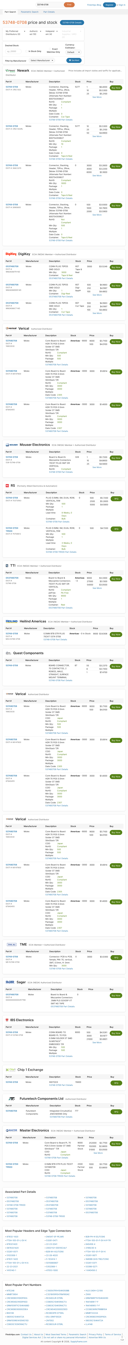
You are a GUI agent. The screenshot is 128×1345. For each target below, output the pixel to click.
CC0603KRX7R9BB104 (96, 1309)
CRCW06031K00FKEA (96, 1316)
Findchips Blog (94, 5)
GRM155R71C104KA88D (18, 1305)
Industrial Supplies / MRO (69, 34)
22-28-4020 (52, 1255)
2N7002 (50, 1320)
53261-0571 (12, 1251)
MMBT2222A (92, 1313)
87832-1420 (12, 1236)
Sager (39, 982)
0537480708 (12, 266)
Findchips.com (11, 5)
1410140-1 (11, 1270)
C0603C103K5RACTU (17, 1324)
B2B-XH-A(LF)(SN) (55, 1251)
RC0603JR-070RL (54, 1324)
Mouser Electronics (57, 445)
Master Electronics (57, 1130)
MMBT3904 (12, 1294)
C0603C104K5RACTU (56, 1305)
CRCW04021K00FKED (17, 1302)
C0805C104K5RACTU (56, 1302)
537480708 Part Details (56, 364)
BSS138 (10, 1313)
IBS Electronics (22, 1020)
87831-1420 (12, 1259)
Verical (35, 328)
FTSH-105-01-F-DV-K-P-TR (98, 1240)
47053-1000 (52, 1270)
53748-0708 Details (72, 22)
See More (97, 97)
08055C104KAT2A (15, 1316)
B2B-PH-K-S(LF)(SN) (95, 1236)
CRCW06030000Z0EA (17, 1309)
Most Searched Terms (56, 1334)
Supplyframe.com (78, 1341)
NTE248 (10, 1290)
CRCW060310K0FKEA (17, 1298)
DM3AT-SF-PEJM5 (55, 1236)
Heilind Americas (55, 621)
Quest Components (28, 653)
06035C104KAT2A (94, 1320)
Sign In (122, 5)
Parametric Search (77, 1334)
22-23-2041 (51, 1244)
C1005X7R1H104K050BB (57, 1290)
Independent (50, 32)
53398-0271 (91, 1266)
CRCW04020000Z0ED (57, 1309)
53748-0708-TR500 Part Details (61, 552)
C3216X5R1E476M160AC (58, 1294)
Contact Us (26, 1334)
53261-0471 (51, 1240)
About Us (38, 1334)
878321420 (12, 1244)
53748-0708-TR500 (16, 1205)
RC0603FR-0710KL (55, 1313)
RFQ (116, 498)
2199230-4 (91, 1248)
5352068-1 (51, 1266)
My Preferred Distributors (13, 32)
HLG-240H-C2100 (94, 1290)
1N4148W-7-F (92, 1302)
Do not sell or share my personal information (65, 1337)
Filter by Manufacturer (15, 61)
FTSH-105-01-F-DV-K (96, 1251)
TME (42, 944)
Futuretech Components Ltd (52, 1098)
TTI (36, 565)
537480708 (11, 340)
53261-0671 (91, 1255)
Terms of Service (113, 1334)
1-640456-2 (91, 1270)
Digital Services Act (31, 1337)
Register (109, 5)
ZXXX (88, 1294)
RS (33, 485)
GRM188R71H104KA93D (97, 1298)
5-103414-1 (51, 1259)
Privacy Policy (95, 1334)
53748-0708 (12, 87)
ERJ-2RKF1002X (53, 1316)
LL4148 (89, 1324)
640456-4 (90, 1244)
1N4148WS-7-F (93, 1305)
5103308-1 (12, 1255)
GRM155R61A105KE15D (18, 1320)
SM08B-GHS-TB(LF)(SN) (97, 1259)
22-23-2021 (12, 1266)
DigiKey (47, 254)
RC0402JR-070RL (54, 1298)
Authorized (34, 32)
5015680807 (52, 1263)
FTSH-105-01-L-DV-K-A (17, 1263)
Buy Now (116, 88)
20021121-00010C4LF (56, 1248)
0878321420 (13, 1248)
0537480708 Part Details (61, 278)
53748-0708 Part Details (60, 119)
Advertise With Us (97, 1337)
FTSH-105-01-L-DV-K (16, 1240)
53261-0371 (91, 1263)
